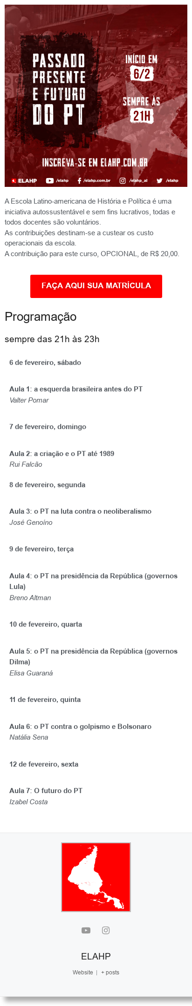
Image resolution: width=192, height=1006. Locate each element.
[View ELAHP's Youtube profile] (86, 931)
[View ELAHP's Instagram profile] (105, 931)
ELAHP (96, 956)
